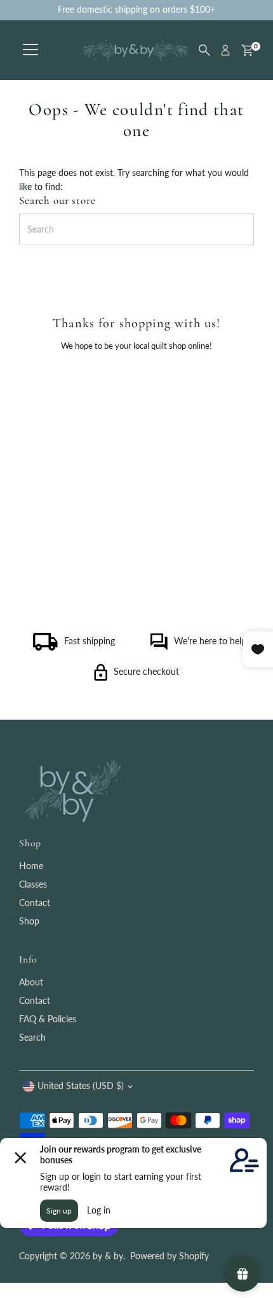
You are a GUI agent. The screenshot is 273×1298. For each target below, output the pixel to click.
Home (31, 866)
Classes (33, 884)
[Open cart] (247, 50)
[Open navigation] (30, 50)
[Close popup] (252, 911)
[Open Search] (204, 50)
